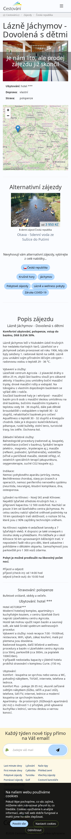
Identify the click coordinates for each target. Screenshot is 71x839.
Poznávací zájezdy (13, 779)
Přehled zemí (45, 770)
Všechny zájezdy (46, 775)
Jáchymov (46, 277)
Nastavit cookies (46, 823)
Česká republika (37, 267)
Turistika (30, 775)
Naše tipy (43, 765)
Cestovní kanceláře (48, 779)
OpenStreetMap (10, 169)
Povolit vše (19, 823)
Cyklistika (30, 770)
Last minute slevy (13, 765)
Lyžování (30, 765)
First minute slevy (13, 770)
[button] (18, 129)
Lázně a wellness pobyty (49, 286)
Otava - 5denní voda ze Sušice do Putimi (35, 237)
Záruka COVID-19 (35, 292)
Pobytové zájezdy (17, 286)
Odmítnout (34, 830)
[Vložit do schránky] (14, 223)
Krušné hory (26, 277)
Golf (28, 779)
